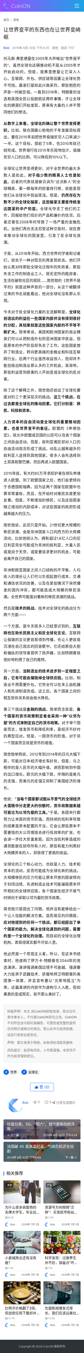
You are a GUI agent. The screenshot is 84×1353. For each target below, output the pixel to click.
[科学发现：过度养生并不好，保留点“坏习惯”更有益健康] (61, 1242)
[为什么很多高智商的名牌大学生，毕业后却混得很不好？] (22, 1191)
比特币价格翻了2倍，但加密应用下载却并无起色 (21, 1311)
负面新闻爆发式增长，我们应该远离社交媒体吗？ (60, 1311)
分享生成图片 (65, 1102)
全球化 (33, 1072)
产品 (49, 1185)
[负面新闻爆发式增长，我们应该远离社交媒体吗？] (61, 1292)
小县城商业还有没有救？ (20, 1260)
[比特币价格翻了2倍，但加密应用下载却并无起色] (22, 1292)
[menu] (77, 6)
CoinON (40, 1011)
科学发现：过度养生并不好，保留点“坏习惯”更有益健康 (61, 1260)
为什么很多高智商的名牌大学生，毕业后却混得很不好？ (20, 1210)
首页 (6, 20)
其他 (55, 48)
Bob (6, 48)
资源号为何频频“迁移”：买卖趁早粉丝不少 (61, 1210)
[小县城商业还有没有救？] (22, 1242)
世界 (13, 1072)
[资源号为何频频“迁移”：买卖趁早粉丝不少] (61, 1191)
